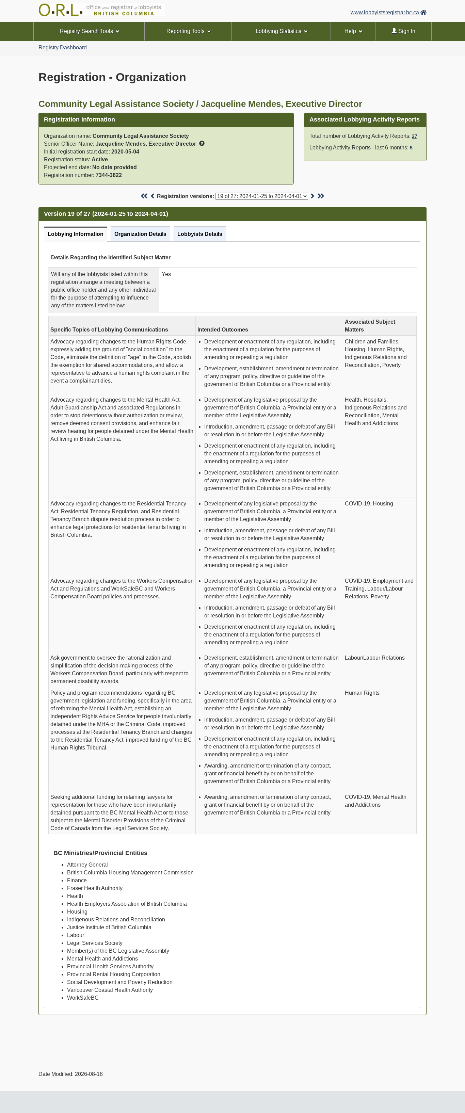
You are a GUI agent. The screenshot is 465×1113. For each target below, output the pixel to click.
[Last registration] (320, 196)
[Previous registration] (153, 196)
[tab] (75, 234)
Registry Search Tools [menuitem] (86, 31)
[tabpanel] (232, 624)
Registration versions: (185, 196)
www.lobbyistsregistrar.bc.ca (385, 12)
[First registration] (144, 196)
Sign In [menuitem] (406, 31)
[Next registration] (312, 196)
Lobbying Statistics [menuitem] (278, 31)
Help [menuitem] (350, 31)
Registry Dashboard (62, 47)
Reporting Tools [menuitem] (185, 31)
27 (414, 136)
